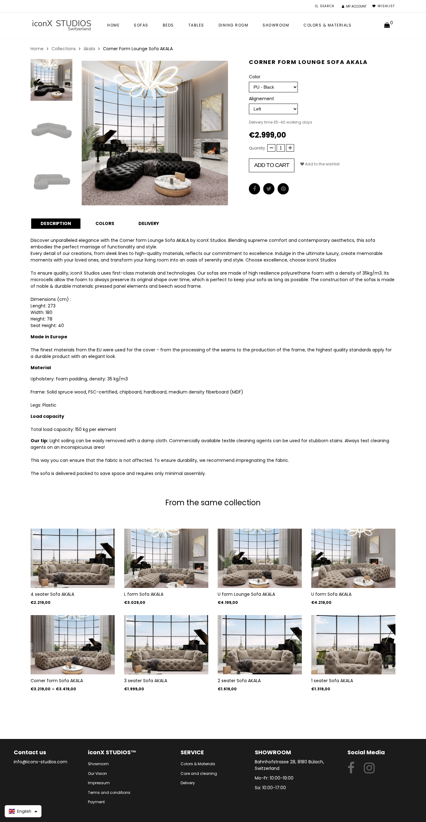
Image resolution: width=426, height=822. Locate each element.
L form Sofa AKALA (143, 594)
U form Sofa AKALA (331, 594)
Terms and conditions (109, 792)
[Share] (254, 188)
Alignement (261, 98)
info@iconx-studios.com (40, 762)
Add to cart (271, 165)
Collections (63, 49)
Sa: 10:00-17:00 (270, 788)
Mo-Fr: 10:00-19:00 (274, 778)
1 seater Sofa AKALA (332, 681)
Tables (196, 25)
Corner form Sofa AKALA (57, 681)
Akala (89, 49)
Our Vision (97, 773)
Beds (168, 25)
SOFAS (141, 25)
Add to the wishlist (322, 164)
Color (254, 77)
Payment (96, 802)
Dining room (234, 25)
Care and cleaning (199, 773)
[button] (23, 811)
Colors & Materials (198, 763)
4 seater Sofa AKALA (52, 594)
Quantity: (257, 148)
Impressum (99, 782)
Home (113, 25)
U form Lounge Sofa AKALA (246, 594)
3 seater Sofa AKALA (145, 681)
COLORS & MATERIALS (327, 25)
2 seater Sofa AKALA (239, 681)
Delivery (188, 782)
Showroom (276, 25)
